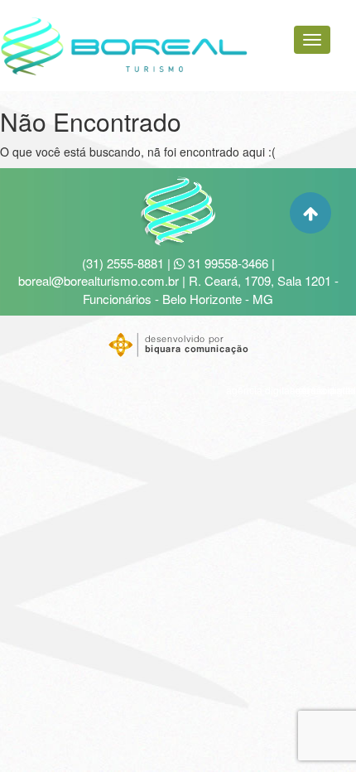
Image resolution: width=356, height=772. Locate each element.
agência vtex (327, 390)
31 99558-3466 (226, 263)
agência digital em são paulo (291, 390)
